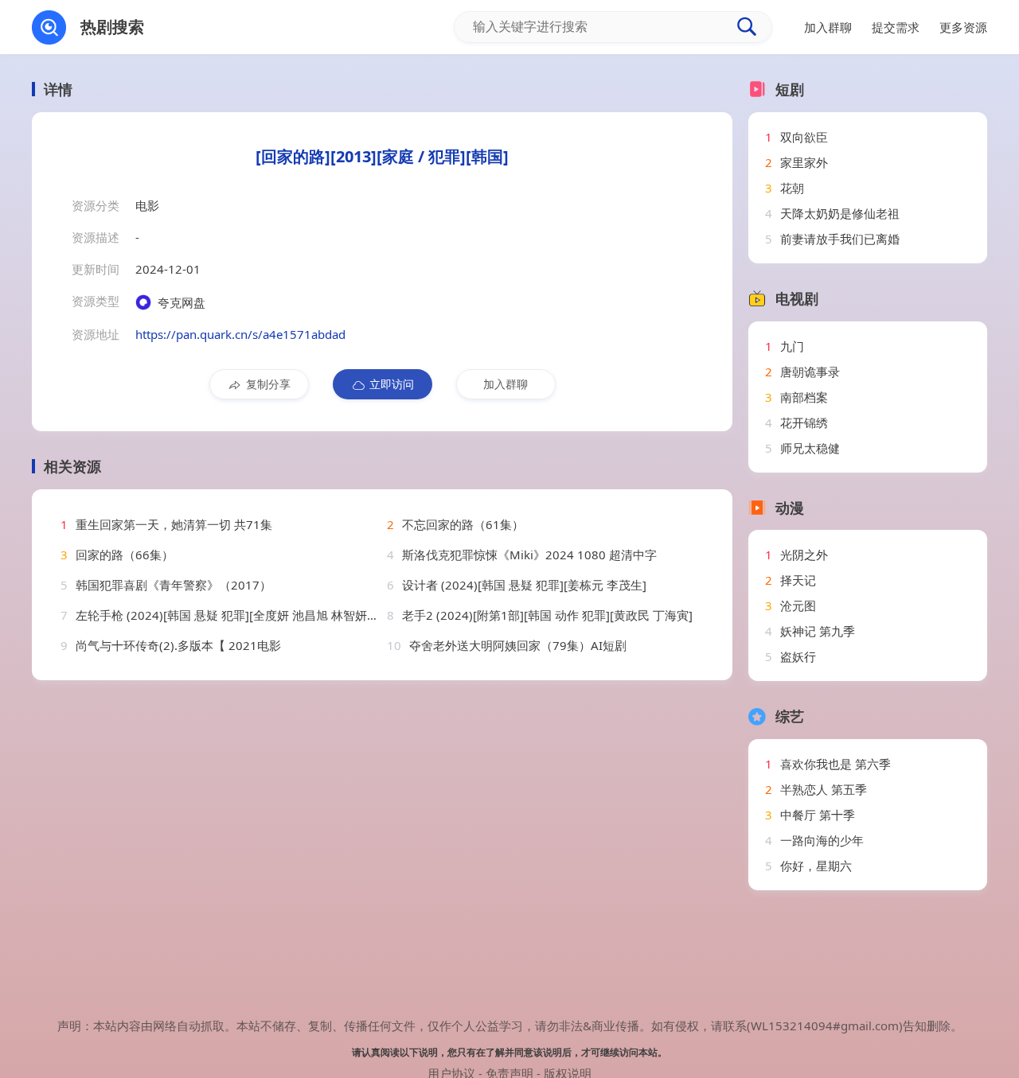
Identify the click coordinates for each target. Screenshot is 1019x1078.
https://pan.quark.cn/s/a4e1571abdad (240, 334)
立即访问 (391, 383)
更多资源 (963, 27)
